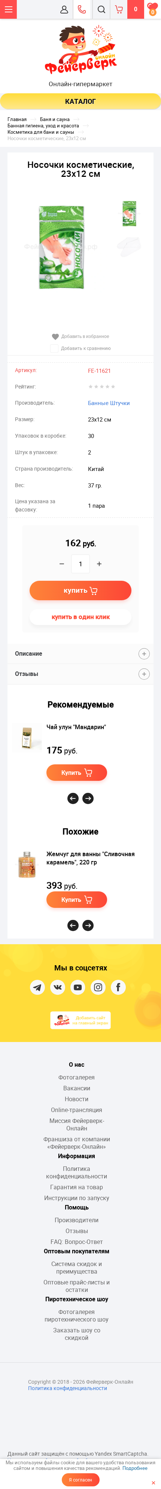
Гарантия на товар (76, 1187)
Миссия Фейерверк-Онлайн (76, 1124)
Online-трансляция (76, 1110)
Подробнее (135, 1468)
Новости (76, 1099)
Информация (76, 1156)
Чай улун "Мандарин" (76, 727)
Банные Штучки (109, 403)
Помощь (77, 1207)
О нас (76, 1064)
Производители (76, 1220)
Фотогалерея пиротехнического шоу (77, 1315)
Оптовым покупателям (76, 1251)
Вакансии (76, 1088)
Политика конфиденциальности (76, 1172)
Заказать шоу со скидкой (76, 1334)
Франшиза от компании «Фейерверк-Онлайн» (76, 1143)
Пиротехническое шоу (76, 1299)
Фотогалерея (76, 1077)
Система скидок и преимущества (76, 1267)
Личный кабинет (64, 9)
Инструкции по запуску (76, 1198)
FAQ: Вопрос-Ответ (77, 1242)
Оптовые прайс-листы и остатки (76, 1286)
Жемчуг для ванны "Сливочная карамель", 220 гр (90, 858)
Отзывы (77, 1231)
